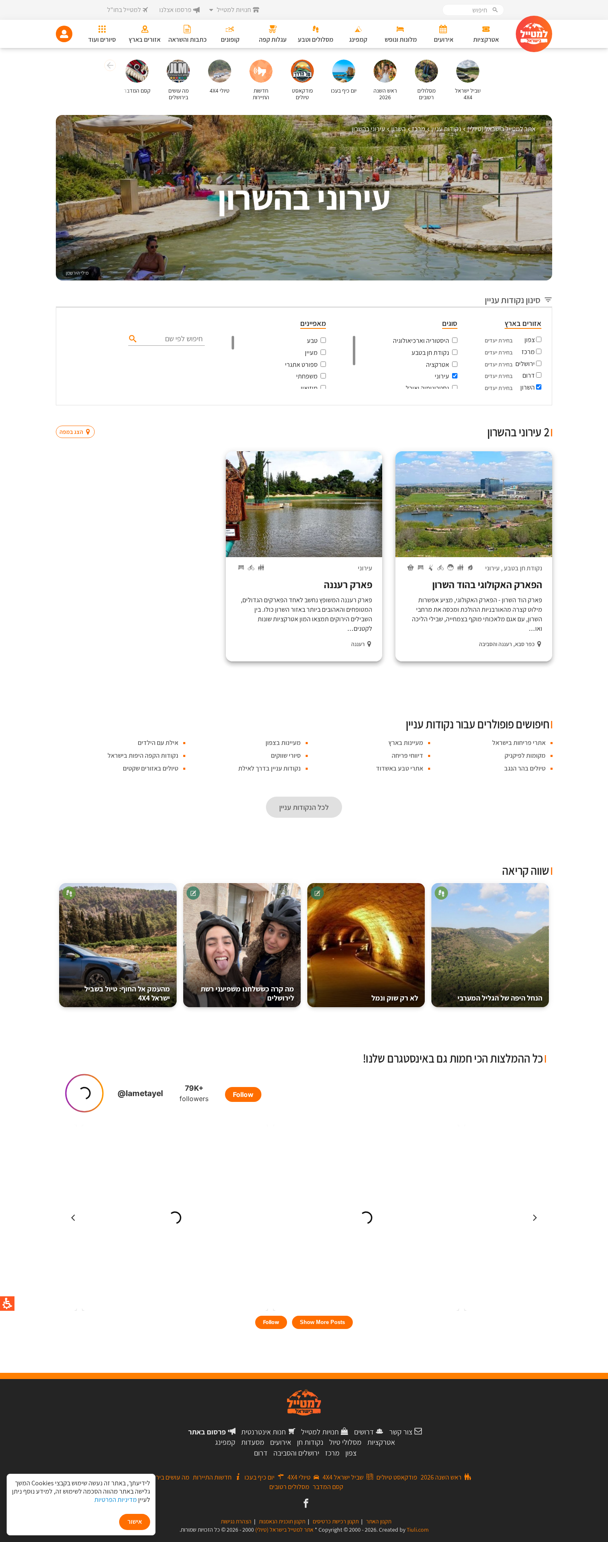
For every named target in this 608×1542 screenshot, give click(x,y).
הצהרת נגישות (236, 1521)
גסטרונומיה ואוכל (427, 388)
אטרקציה (437, 364)
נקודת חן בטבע (430, 352)
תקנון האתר (378, 1521)
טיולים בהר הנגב (525, 768)
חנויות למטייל (320, 1432)
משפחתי (307, 376)
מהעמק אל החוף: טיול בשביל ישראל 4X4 (127, 993)
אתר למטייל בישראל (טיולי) (284, 1529)
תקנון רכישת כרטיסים (336, 1521)
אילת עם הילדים (158, 742)
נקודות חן (310, 1442)
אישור (134, 1521)
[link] (305, 1504)
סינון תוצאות (518, 416)
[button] (109, 67)
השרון (527, 387)
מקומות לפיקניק (525, 755)
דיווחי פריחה (407, 755)
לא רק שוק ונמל (394, 998)
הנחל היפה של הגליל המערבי (499, 998)
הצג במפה (78, 416)
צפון (529, 339)
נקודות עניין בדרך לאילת (269, 768)
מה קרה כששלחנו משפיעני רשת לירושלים (247, 993)
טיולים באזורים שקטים (150, 768)
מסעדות (252, 1442)
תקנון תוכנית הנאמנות (282, 1521)
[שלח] (131, 338)
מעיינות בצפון (283, 742)
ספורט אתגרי (301, 364)
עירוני (442, 376)
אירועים (280, 1442)
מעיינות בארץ (405, 742)
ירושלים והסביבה (296, 1453)
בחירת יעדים (498, 340)
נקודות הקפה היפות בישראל (143, 755)
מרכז (528, 351)
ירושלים (525, 363)
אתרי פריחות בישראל (519, 742)
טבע (312, 340)
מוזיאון (309, 388)
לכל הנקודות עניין (304, 807)
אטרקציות (381, 1442)
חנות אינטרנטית (263, 1432)
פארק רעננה (348, 584)
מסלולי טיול (345, 1442)
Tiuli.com (418, 1529)
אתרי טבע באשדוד (399, 768)
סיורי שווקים (286, 755)
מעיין (311, 352)
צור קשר (400, 1432)
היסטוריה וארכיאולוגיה (421, 340)
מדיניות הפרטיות (115, 1499)
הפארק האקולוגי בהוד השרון (487, 584)
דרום (528, 375)
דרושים (364, 1432)
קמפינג (225, 1442)
